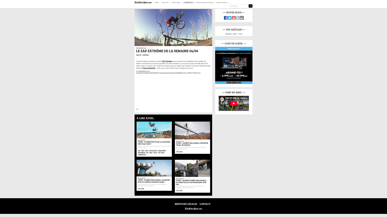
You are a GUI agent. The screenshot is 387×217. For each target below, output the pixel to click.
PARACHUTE (161, 150)
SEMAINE (228, 34)
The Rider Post (141, 48)
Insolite (165, 2)
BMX (142, 150)
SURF (150, 152)
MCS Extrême (167, 61)
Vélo (155, 152)
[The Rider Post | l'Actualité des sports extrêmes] (143, 2)
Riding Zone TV (222, 2)
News (157, 2)
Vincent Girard (141, 140)
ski (147, 152)
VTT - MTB (161, 152)
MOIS (235, 34)
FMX (146, 150)
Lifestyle (188, 2)
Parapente (141, 152)
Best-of (139, 55)
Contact (205, 204)
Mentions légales (186, 204)
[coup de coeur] (233, 65)
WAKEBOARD (142, 154)
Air (139, 150)
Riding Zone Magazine (204, 2)
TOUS (240, 34)
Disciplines (175, 2)
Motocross (153, 150)
